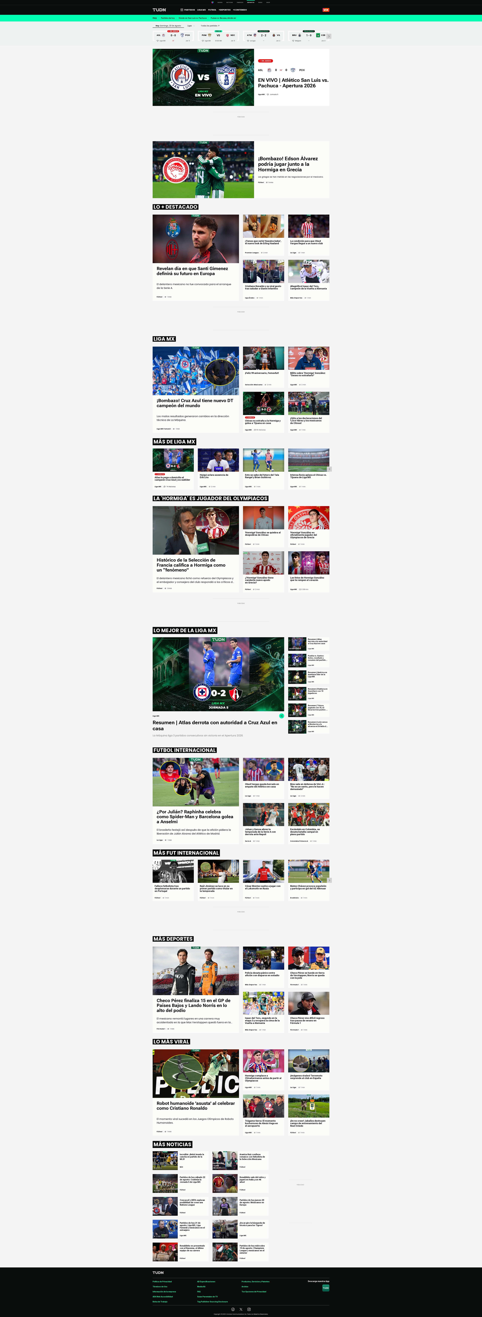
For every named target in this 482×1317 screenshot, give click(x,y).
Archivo (245, 1287)
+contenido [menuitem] (240, 9)
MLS (181, 1167)
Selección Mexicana (253, 385)
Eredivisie (294, 898)
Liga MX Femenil (164, 429)
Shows (220, 2)
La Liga (293, 253)
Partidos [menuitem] (189, 9)
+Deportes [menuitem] (225, 9)
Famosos (240, 2)
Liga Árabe (249, 298)
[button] (218, 674)
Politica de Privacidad (162, 1282)
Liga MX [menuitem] (201, 9)
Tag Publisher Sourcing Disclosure (212, 1302)
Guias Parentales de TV (207, 1297)
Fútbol (159, 297)
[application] (218, 674)
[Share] (281, 715)
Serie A (248, 841)
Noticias (229, 2)
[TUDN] (159, 10)
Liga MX (248, 430)
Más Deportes (296, 298)
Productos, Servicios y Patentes (255, 1282)
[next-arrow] (328, 36)
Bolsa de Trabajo (160, 1302)
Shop (268, 2)
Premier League (252, 253)
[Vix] (326, 10)
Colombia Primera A (299, 841)
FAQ (199, 1292)
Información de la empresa (164, 1292)
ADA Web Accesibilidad (163, 1297)
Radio (260, 2)
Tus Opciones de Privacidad (254, 1292)
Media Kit (201, 1287)
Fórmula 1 (161, 1029)
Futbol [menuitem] (212, 9)
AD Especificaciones (206, 1282)
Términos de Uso (160, 1287)
